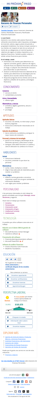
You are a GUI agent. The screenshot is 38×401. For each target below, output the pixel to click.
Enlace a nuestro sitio (14, 384)
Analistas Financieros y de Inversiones (17, 341)
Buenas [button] (7, 301)
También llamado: (7, 30)
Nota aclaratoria (27, 394)
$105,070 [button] (19, 304)
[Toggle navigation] (4, 369)
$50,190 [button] (7, 313)
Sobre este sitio (11, 394)
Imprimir (6, 26)
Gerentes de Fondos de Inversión (16, 347)
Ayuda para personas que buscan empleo (15, 377)
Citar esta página (25, 384)
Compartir (15, 26)
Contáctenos (30, 377)
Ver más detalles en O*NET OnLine (12, 361)
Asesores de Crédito (11, 343)
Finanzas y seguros (11, 355)
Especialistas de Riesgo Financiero (16, 345)
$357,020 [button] (30, 313)
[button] (19, 234)
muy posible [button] (20, 297)
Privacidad (19, 394)
